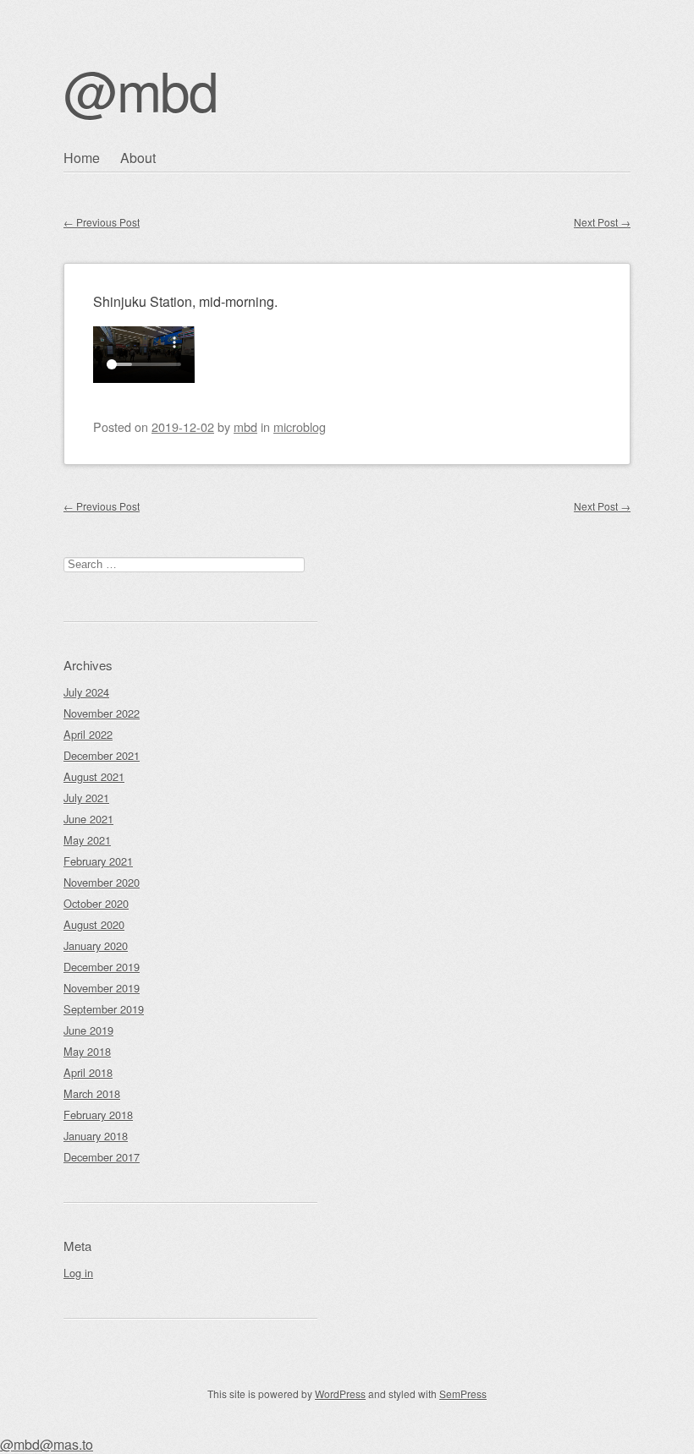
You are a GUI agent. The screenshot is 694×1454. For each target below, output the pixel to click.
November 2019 (101, 988)
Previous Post (101, 222)
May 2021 (87, 840)
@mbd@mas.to (46, 1444)
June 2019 (88, 1030)
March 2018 (91, 1093)
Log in (78, 1273)
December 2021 (101, 755)
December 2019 (101, 967)
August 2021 (93, 776)
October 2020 (96, 903)
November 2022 (101, 713)
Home (81, 157)
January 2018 (95, 1136)
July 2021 (86, 798)
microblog (299, 426)
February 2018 (98, 1115)
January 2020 (95, 945)
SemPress (463, 1393)
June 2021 (88, 819)
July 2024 (86, 692)
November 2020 (101, 882)
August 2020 (93, 924)
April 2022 (88, 734)
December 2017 (101, 1157)
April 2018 (88, 1072)
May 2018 (87, 1051)
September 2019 (103, 1009)
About (138, 157)
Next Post (602, 222)
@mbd (140, 89)
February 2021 (98, 861)
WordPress (340, 1393)
